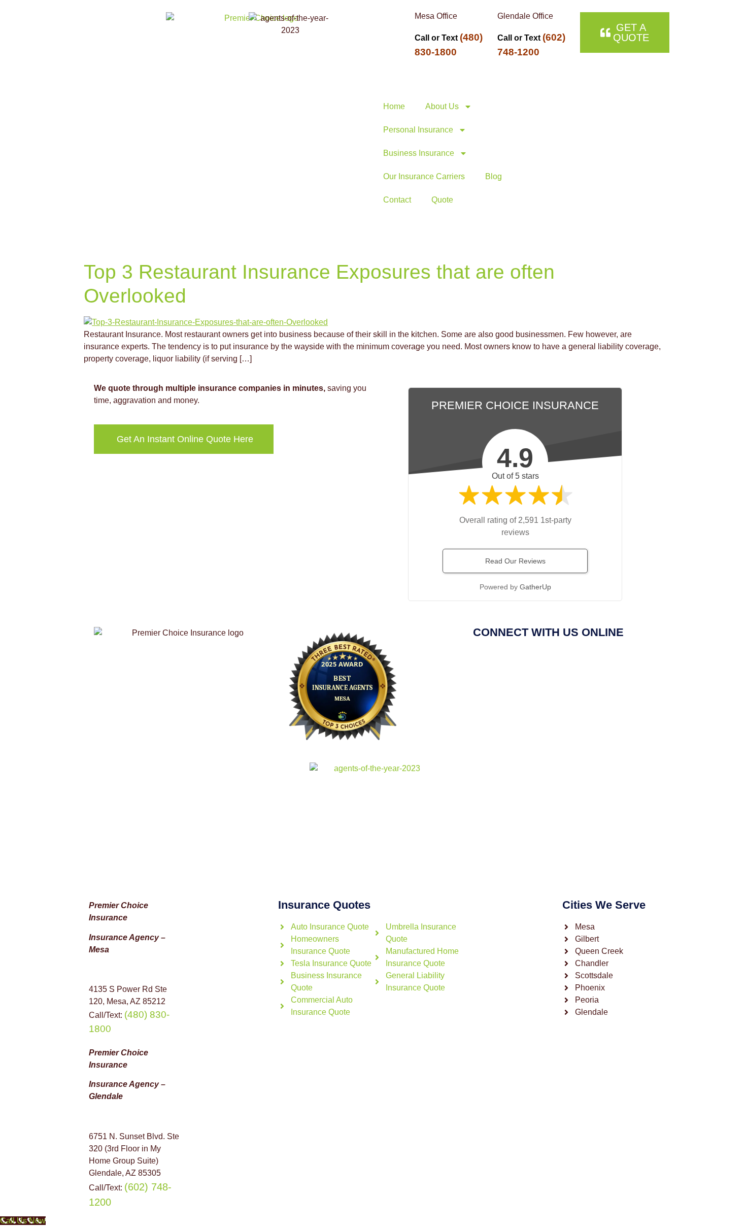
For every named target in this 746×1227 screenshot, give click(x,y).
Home (394, 106)
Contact (397, 199)
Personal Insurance (418, 129)
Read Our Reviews (515, 561)
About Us (442, 106)
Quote (442, 199)
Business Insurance (418, 153)
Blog (493, 176)
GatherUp (535, 587)
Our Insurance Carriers (424, 176)
